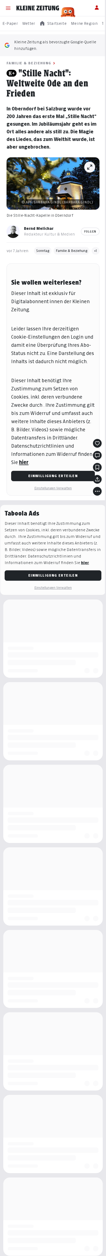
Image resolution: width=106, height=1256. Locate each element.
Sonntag (42, 250)
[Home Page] (37, 8)
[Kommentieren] (97, 455)
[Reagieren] (97, 443)
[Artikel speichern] (97, 467)
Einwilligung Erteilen (53, 476)
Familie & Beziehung (29, 63)
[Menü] (8, 8)
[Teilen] (97, 479)
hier (24, 462)
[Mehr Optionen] (97, 491)
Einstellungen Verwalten (53, 488)
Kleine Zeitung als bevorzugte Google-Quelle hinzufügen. (55, 45)
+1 (95, 250)
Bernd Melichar (39, 228)
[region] (53, 23)
